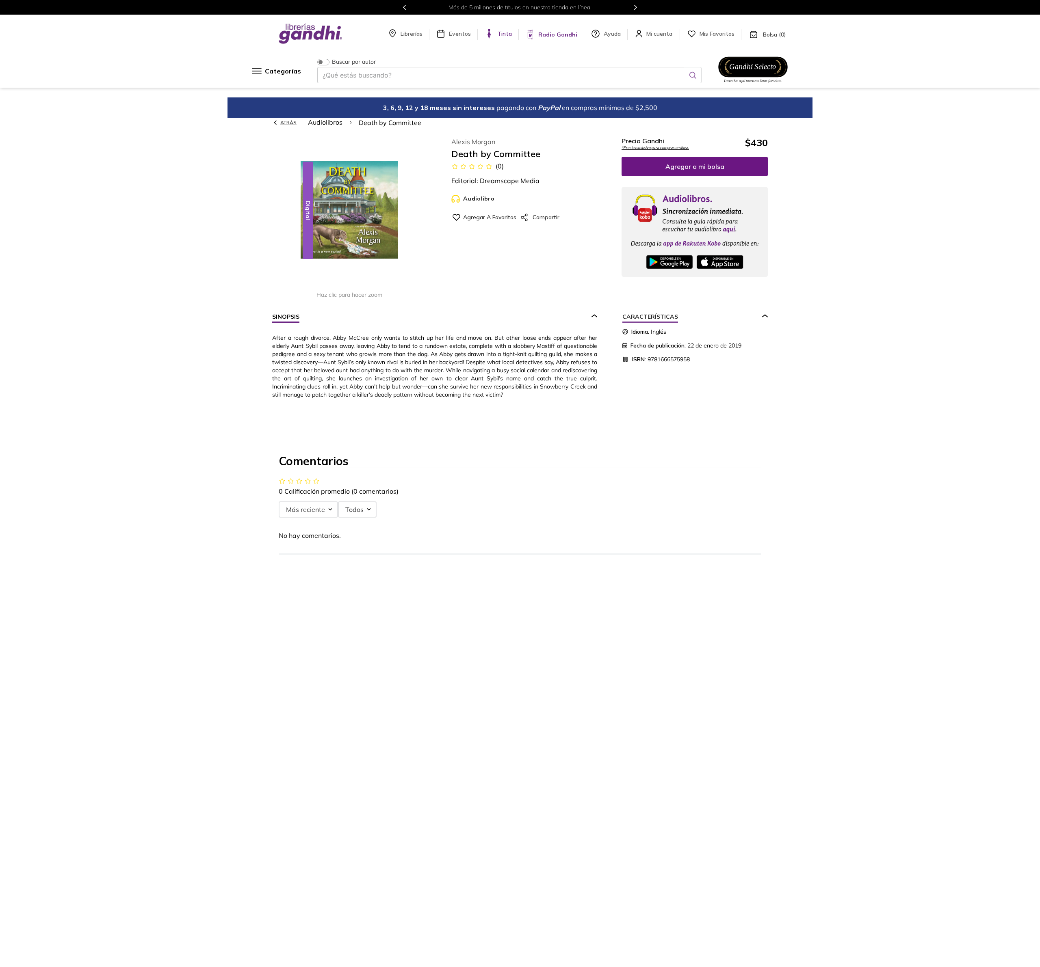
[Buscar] (693, 75)
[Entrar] (660, 34)
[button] (349, 210)
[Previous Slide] (405, 7)
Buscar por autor (354, 61)
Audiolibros (325, 122)
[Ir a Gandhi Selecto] (753, 84)
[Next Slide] (635, 7)
